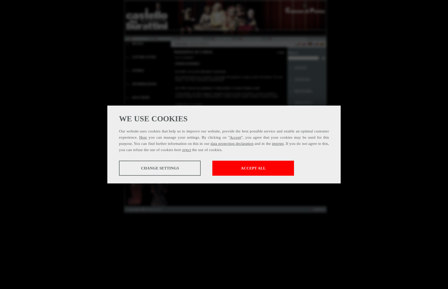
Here (143, 137)
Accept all (253, 168)
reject (186, 150)
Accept (235, 137)
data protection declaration (232, 144)
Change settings (160, 168)
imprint (278, 144)
